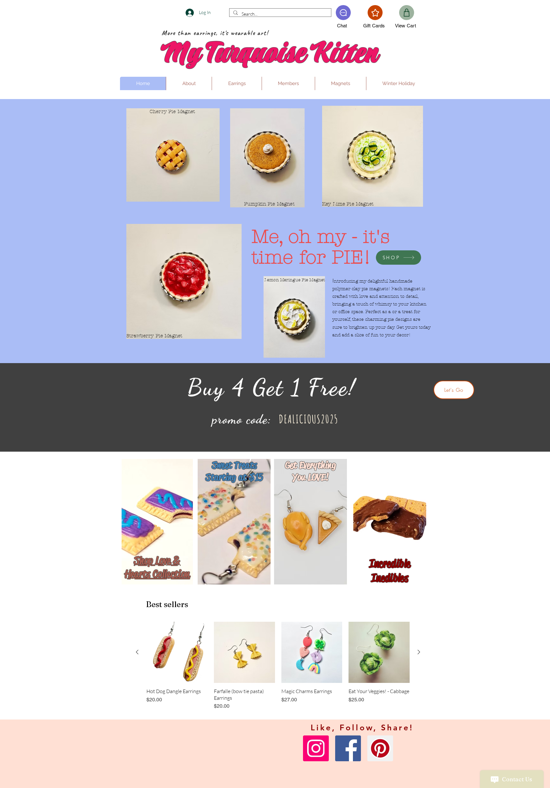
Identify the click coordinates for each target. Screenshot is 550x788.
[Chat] (343, 12)
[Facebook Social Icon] (348, 748)
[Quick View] (177, 652)
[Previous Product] (137, 652)
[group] (278, 665)
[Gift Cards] (375, 12)
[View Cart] (406, 12)
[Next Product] (419, 652)
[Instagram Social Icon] (316, 748)
